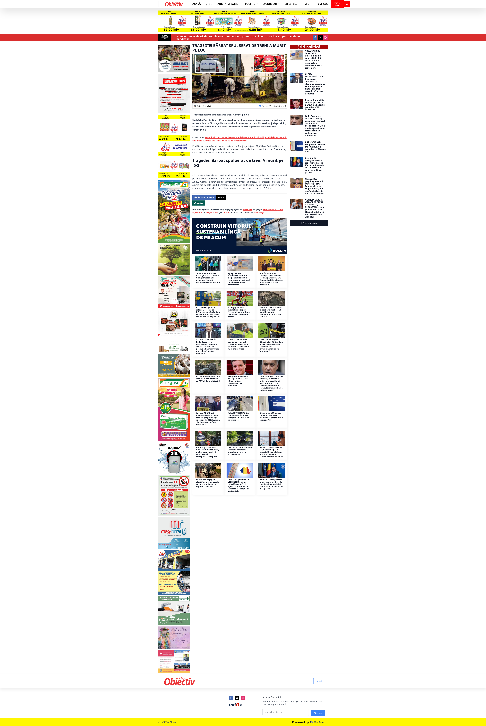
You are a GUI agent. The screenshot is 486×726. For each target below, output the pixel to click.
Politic (250, 4)
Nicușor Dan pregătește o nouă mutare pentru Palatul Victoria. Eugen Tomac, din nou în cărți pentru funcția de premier (314, 186)
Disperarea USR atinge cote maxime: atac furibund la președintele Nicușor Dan (271, 416)
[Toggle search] (347, 4)
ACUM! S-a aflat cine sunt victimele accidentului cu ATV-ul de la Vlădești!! (208, 378)
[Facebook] (231, 698)
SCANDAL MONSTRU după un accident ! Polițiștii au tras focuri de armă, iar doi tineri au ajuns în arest (238, 344)
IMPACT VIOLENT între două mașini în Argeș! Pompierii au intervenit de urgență (239, 416)
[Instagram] (243, 698)
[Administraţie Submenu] (240, 4)
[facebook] (315, 37)
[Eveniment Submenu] (279, 4)
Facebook (247, 209)
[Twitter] (237, 698)
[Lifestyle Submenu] (299, 4)
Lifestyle (291, 4)
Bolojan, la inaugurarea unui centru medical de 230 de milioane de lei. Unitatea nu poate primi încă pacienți (271, 484)
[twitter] (320, 37)
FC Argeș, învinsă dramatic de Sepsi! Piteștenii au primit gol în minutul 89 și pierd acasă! (239, 312)
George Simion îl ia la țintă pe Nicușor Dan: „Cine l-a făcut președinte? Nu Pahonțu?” (238, 381)
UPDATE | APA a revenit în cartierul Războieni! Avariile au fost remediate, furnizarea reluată (271, 312)
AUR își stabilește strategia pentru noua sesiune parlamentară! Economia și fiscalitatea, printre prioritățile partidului (271, 279)
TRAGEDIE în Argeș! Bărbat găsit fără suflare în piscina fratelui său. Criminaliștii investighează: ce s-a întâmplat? (271, 345)
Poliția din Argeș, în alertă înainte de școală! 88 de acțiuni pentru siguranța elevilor (207, 483)
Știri (209, 4)
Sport (309, 4)
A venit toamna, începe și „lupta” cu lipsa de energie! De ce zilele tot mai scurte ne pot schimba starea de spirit (271, 452)
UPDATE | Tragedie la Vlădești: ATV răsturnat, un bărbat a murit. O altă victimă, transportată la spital (207, 452)
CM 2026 (323, 4)
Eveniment (270, 4)
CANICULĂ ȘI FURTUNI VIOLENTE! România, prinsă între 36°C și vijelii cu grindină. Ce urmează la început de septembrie (238, 485)
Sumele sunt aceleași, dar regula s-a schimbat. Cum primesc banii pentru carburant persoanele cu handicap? (238, 37)
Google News (212, 212)
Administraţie (227, 4)
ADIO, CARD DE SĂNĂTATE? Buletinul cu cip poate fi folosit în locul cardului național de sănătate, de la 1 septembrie (239, 279)
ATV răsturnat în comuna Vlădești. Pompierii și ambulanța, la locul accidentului (240, 450)
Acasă (196, 4)
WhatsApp (259, 212)
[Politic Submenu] (257, 4)
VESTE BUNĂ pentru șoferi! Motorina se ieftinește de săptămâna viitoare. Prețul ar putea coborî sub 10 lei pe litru (208, 312)
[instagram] (325, 37)
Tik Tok (226, 212)
